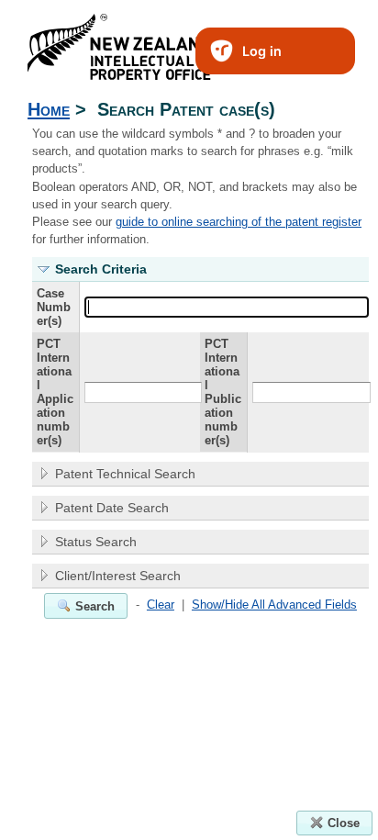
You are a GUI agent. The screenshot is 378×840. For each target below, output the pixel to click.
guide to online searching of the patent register (238, 222)
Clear (160, 604)
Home (49, 108)
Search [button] (95, 606)
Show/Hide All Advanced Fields (274, 604)
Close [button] (344, 823)
